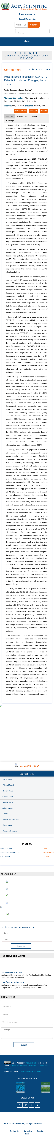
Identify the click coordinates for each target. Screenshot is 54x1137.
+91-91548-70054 (29, 766)
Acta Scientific (31, 1062)
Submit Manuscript (27, 19)
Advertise (28, 1131)
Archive (5, 814)
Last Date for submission (12, 979)
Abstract (9, 116)
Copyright (10, 120)
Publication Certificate (11, 969)
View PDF (33, 110)
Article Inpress (8, 808)
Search (33, 24)
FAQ (27, 1133)
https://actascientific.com (31, 1071)
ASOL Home (7, 779)
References (22, 116)
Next (51, 731)
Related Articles (21, 110)
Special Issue (7, 802)
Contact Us (14, 1131)
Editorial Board (8, 785)
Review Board (7, 791)
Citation (34, 116)
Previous (2, 731)
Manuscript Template (10, 831)
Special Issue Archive (10, 819)
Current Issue (7, 797)
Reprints (43, 110)
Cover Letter (7, 825)
